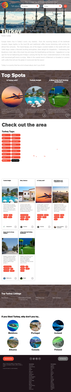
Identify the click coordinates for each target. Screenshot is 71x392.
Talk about (15, 6)
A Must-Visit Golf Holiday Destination (58, 81)
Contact (20, 364)
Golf (11, 268)
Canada (35, 350)
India (52, 369)
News (14, 364)
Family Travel (40, 215)
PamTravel (25, 226)
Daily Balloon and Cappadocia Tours (58, 181)
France (52, 371)
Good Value (6, 270)
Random (62, 10)
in (41, 6)
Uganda (52, 380)
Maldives (12, 333)
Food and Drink (32, 366)
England (52, 365)
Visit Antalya (56, 298)
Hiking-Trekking (32, 385)
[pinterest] (39, 359)
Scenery (30, 379)
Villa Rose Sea (8, 278)
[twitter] (34, 359)
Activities (30, 375)
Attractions (31, 365)
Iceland (58, 333)
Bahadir (24, 278)
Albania (13, 350)
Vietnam (52, 373)
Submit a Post (8, 358)
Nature (30, 381)
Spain (52, 389)
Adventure (31, 371)
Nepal (52, 374)
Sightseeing (31, 374)
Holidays (5, 215)
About (4, 363)
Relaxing (27, 217)
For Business (63, 358)
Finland (58, 350)
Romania (52, 385)
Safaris (30, 388)
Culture (62, 215)
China (52, 378)
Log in (4, 366)
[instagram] (37, 359)
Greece (52, 376)
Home (3, 36)
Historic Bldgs (31, 380)
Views (56, 219)
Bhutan (52, 383)
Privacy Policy (17, 363)
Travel (27, 219)
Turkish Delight (35, 80)
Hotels (10, 215)
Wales (52, 381)
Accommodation (24, 215)
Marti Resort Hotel (25, 298)
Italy (51, 375)
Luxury (5, 217)
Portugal (35, 333)
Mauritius (52, 386)
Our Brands (9, 364)
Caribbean (52, 388)
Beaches (22, 266)
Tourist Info (31, 389)
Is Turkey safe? (12, 80)
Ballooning (57, 215)
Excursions (57, 217)
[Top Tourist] (5, 5)
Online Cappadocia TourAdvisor (60, 227)
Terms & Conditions (10, 363)
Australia (52, 384)
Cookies (4, 364)
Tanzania (52, 368)
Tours (62, 217)
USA (51, 370)
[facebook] (31, 359)
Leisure (27, 268)
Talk (16, 364)
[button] (37, 6)
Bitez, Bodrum (23, 180)
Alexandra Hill (9, 226)
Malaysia (52, 366)
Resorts (10, 217)
